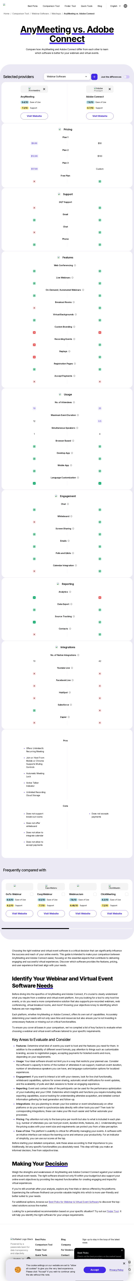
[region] (67, 904)
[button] (34, 102)
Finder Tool (113, 1211)
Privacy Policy (117, 1270)
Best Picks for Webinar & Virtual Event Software (74, 1201)
